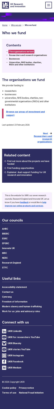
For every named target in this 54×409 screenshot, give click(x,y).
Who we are (16, 25)
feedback (24, 202)
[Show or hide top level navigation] (48, 5)
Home (4, 25)
